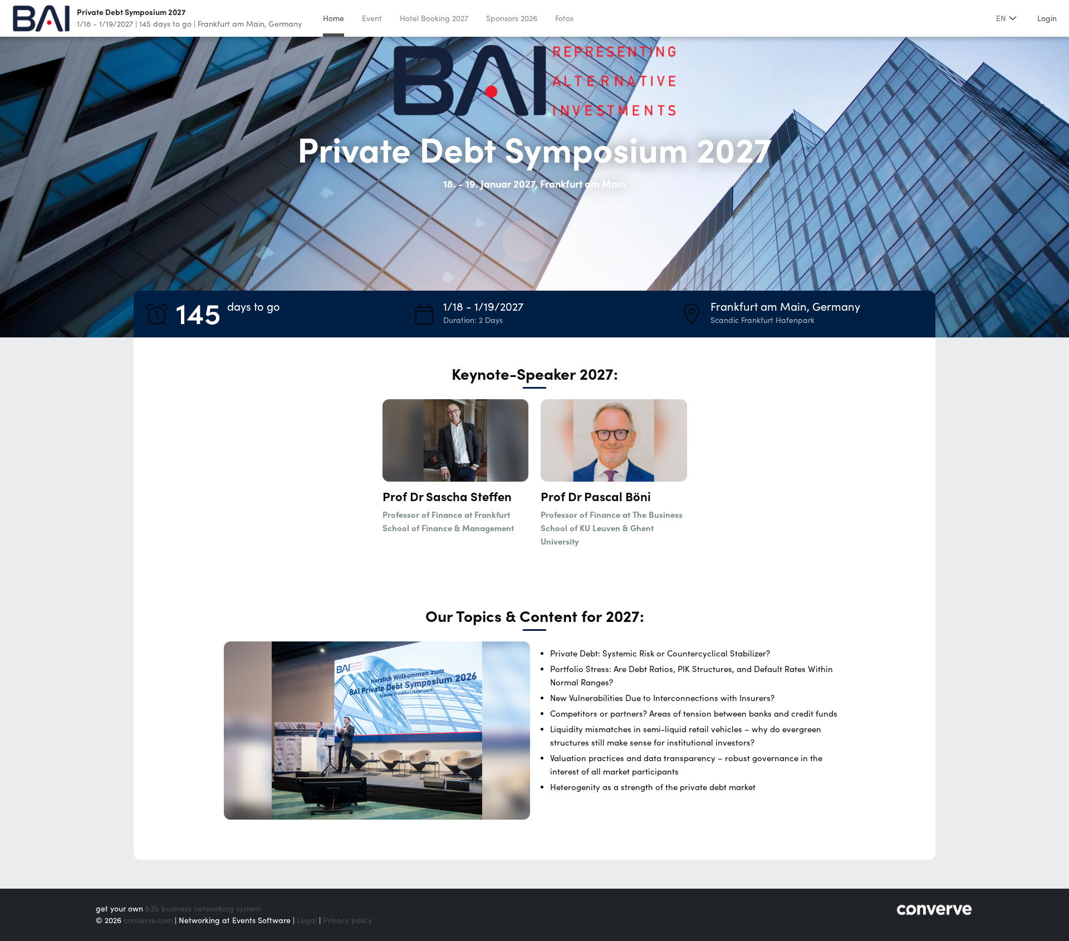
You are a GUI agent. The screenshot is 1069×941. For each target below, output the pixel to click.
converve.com (148, 920)
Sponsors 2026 (511, 18)
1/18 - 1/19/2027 (105, 24)
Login (1047, 18)
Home (333, 18)
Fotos (564, 18)
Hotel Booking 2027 (434, 18)
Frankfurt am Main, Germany (250, 24)
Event (372, 18)
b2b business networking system (203, 909)
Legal (307, 920)
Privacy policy (347, 920)
